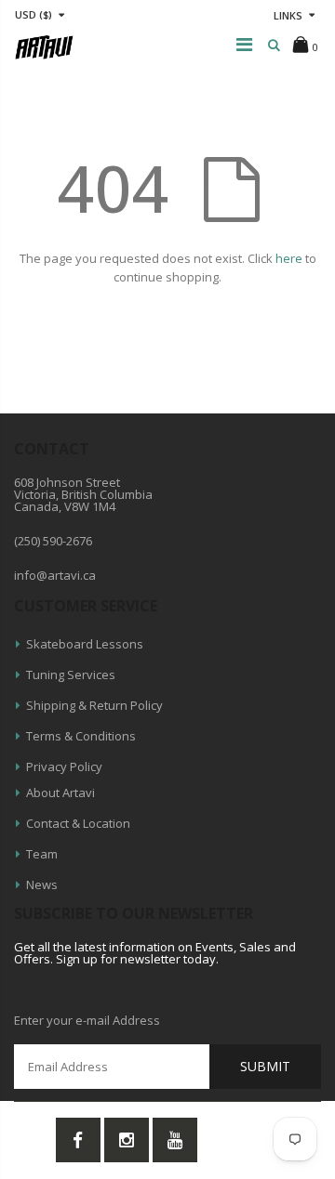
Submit (265, 1066)
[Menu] (244, 44)
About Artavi (60, 792)
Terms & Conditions (81, 735)
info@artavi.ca (55, 575)
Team (42, 853)
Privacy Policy (64, 766)
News (42, 884)
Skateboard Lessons (84, 643)
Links (288, 15)
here (288, 258)
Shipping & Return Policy (94, 705)
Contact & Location (78, 823)
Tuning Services (70, 674)
